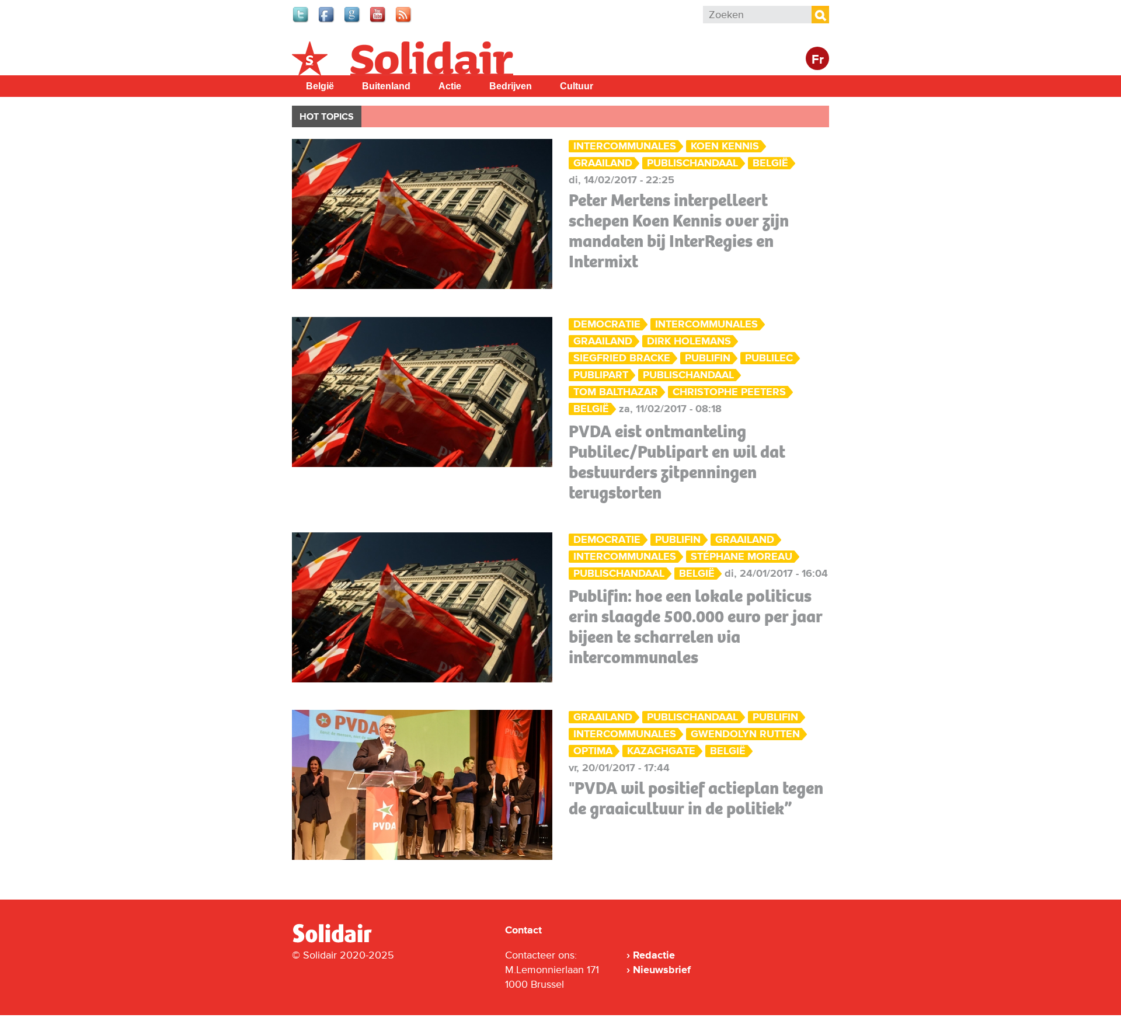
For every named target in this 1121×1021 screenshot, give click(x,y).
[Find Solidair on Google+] (352, 21)
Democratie (606, 324)
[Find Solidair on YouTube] (378, 21)
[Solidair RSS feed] (404, 21)
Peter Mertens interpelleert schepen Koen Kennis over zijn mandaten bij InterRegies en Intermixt (679, 231)
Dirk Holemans (689, 341)
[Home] (343, 940)
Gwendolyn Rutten (745, 734)
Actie (449, 86)
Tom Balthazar (615, 392)
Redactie (654, 955)
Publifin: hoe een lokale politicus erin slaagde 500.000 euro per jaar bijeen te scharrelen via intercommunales (696, 626)
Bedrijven (510, 86)
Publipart (600, 375)
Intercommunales (624, 146)
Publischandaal (692, 163)
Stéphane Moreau (741, 556)
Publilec (769, 358)
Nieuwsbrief (662, 969)
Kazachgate (661, 751)
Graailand (602, 163)
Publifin (707, 358)
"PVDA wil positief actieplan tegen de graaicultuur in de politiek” (696, 798)
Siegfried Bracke (621, 358)
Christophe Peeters (729, 392)
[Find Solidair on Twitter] (301, 21)
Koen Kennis (725, 146)
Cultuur (576, 86)
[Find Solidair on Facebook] (327, 21)
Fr (818, 60)
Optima (592, 751)
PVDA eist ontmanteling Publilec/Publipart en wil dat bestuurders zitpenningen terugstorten (677, 462)
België (320, 86)
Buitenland (386, 86)
